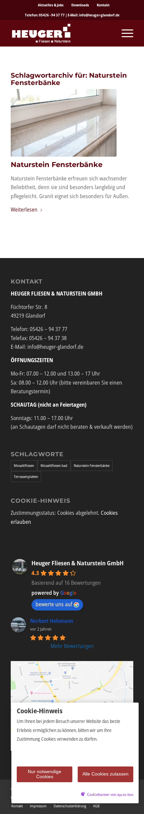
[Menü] (124, 33)
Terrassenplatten (26, 476)
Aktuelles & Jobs (51, 4)
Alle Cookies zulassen (105, 774)
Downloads (80, 4)
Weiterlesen (24, 209)
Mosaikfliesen (24, 465)
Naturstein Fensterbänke (56, 164)
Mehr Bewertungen (72, 646)
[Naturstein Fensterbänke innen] (64, 123)
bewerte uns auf (53, 604)
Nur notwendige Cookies (44, 774)
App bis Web (125, 795)
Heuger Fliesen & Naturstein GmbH (77, 563)
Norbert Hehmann (51, 621)
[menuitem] (50, 5)
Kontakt (103, 4)
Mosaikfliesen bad (54, 465)
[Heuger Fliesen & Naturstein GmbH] (60, 33)
